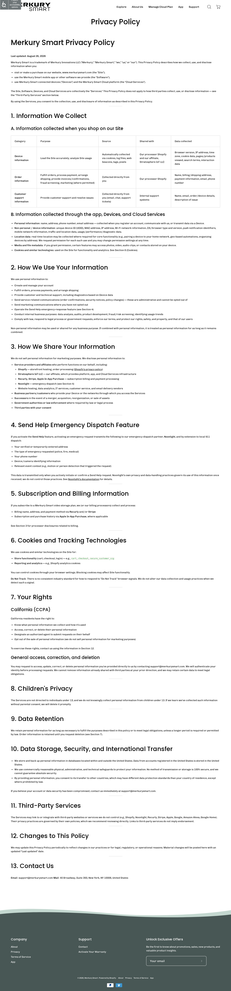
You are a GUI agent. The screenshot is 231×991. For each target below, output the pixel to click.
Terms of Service (21, 956)
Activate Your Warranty (92, 951)
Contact (83, 946)
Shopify (112, 978)
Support (85, 939)
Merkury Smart (91, 978)
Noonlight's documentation (83, 479)
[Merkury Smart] (31, 7)
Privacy (15, 951)
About (14, 946)
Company (19, 939)
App (13, 961)
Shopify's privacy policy (88, 369)
